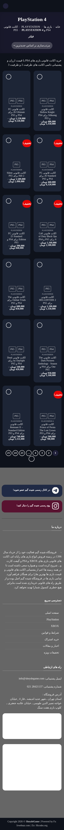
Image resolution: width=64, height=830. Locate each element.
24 (15, 453)
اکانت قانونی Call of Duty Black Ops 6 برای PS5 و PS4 (48, 236)
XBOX (55, 626)
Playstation (31, 26)
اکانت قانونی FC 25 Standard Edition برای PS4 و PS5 (16, 238)
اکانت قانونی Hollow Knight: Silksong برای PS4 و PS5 (47, 114)
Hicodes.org (41, 825)
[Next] (31, 459)
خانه (57, 26)
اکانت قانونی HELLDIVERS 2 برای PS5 (47, 300)
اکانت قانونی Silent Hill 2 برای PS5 (16, 174)
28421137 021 (35, 686)
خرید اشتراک (52, 639)
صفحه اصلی (52, 612)
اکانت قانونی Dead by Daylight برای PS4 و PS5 (16, 360)
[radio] (51, 101)
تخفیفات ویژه (51, 652)
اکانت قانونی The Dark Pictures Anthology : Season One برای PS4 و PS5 (47, 363)
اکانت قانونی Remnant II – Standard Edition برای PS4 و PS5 (16, 429)
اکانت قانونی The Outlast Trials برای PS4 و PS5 (16, 300)
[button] (59, 6)
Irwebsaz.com (23, 825)
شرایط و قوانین (50, 632)
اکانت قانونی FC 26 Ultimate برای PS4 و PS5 (16, 112)
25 (8, 453)
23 (22, 453)
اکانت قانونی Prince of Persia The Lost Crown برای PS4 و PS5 (47, 429)
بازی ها (48, 26)
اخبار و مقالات (51, 645)
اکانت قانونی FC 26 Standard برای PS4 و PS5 (47, 176)
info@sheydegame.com (31, 678)
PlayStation (53, 619)
